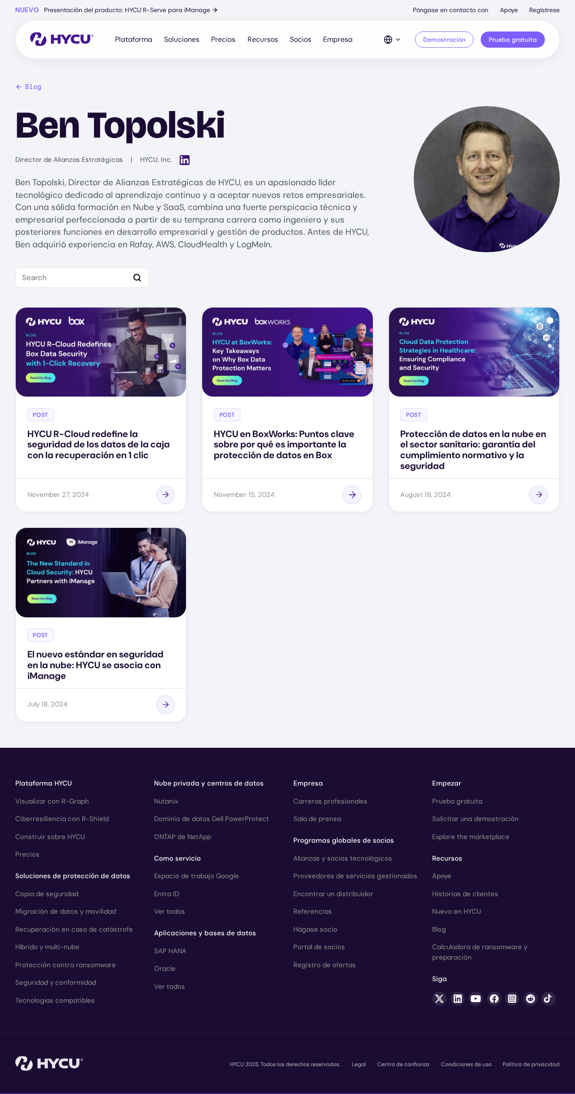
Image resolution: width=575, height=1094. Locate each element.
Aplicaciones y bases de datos (205, 933)
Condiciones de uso (466, 1064)
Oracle (165, 968)
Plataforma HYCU (43, 783)
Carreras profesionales (330, 801)
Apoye (509, 10)
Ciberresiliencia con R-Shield (62, 818)
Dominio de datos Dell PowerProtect (211, 818)
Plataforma (133, 39)
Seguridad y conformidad (55, 982)
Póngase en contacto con (450, 10)
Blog (33, 86)
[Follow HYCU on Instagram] (512, 998)
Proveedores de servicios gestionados (355, 875)
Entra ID (166, 893)
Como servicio (177, 858)
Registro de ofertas (324, 964)
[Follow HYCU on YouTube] (476, 998)
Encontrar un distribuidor (333, 893)
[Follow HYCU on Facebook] (494, 998)
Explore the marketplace (470, 836)
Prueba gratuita (513, 40)
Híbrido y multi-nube (47, 946)
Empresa (338, 39)
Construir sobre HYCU (50, 836)
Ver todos (169, 911)
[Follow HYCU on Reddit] (530, 998)
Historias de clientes (465, 893)
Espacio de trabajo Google (196, 875)
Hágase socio (315, 929)
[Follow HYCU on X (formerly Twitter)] (439, 998)
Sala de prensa (317, 818)
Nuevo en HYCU (456, 911)
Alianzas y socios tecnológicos (342, 858)
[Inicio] (61, 39)
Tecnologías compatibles (55, 1000)
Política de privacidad (531, 1064)
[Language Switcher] (393, 39)
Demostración (444, 40)
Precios (223, 39)
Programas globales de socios (343, 840)
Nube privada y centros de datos (209, 783)
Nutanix (166, 801)
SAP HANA (170, 951)
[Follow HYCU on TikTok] (548, 998)
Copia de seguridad (46, 893)
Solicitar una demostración (475, 818)
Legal (359, 1064)
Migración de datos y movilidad (65, 911)
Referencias (312, 911)
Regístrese (544, 10)
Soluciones (181, 39)
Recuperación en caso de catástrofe (74, 929)
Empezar (446, 783)
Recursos (263, 39)
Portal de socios (319, 946)
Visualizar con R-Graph (52, 801)
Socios (300, 39)
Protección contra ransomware (65, 964)
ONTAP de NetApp (182, 836)
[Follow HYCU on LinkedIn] (458, 998)
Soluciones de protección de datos (72, 875)
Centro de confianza (403, 1064)
